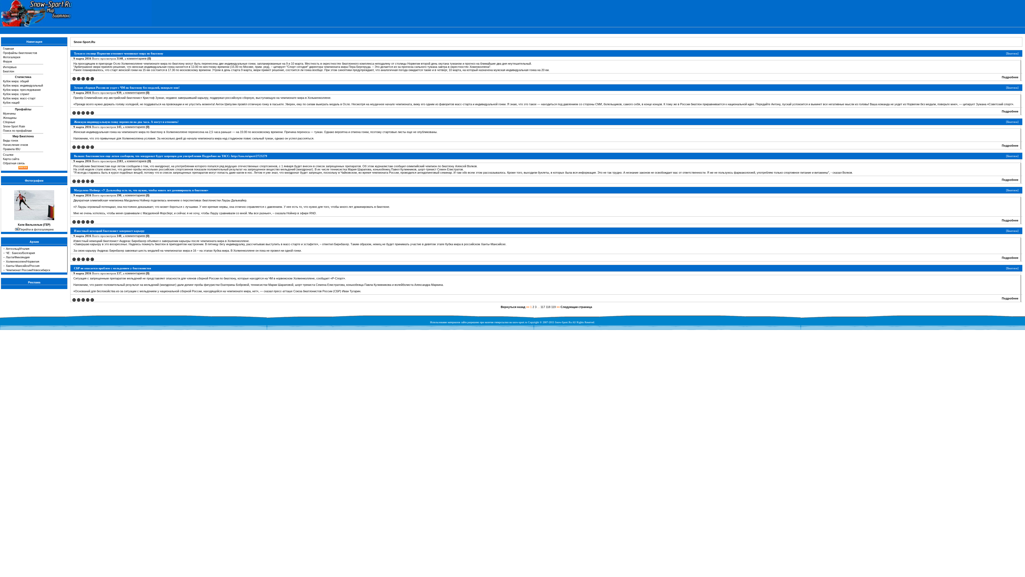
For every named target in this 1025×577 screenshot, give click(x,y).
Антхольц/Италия (17, 248)
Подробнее (1010, 77)
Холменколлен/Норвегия (22, 261)
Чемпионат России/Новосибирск (28, 270)
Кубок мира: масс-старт (19, 98)
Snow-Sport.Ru (84, 42)
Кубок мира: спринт (16, 94)
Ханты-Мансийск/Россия (23, 265)
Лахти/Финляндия (18, 257)
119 (553, 307)
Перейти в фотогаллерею (36, 229)
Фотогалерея (11, 57)
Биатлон (8, 71)
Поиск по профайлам (17, 130)
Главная (8, 48)
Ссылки (8, 154)
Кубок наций (11, 102)
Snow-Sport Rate (14, 126)
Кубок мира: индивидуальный (23, 85)
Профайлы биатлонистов (20, 52)
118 (548, 307)
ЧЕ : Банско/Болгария (20, 253)
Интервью (10, 67)
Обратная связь (14, 163)
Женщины (10, 117)
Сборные (9, 122)
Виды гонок (10, 140)
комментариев (139, 58)
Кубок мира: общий (16, 81)
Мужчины (9, 113)
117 (543, 307)
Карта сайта (11, 159)
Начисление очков (15, 144)
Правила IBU (11, 149)
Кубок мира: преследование (22, 89)
